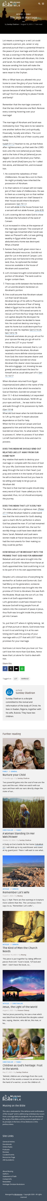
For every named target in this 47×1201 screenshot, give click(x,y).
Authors (6, 1174)
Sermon (15, 889)
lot (15, 679)
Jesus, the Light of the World (20, 1007)
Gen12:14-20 (35, 329)
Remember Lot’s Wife (16, 892)
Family (28, 14)
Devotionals (7, 1144)
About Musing (8, 1171)
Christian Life (8, 830)
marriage (25, 679)
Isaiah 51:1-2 (8, 143)
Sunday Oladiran (13, 24)
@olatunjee (18, 1194)
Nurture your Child (14, 775)
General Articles (9, 1141)
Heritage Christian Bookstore (14, 1184)
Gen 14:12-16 (11, 333)
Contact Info (7, 1179)
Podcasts (6, 1149)
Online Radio (7, 1147)
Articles (19, 14)
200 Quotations (8, 1160)
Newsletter (7, 1181)
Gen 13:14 (7, 409)
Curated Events (8, 1154)
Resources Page (9, 1157)
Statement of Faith (10, 1176)
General (14, 771)
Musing (19, 896)
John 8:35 (39, 210)
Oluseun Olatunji (23, 1010)
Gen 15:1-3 (21, 204)
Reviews (6, 1152)
